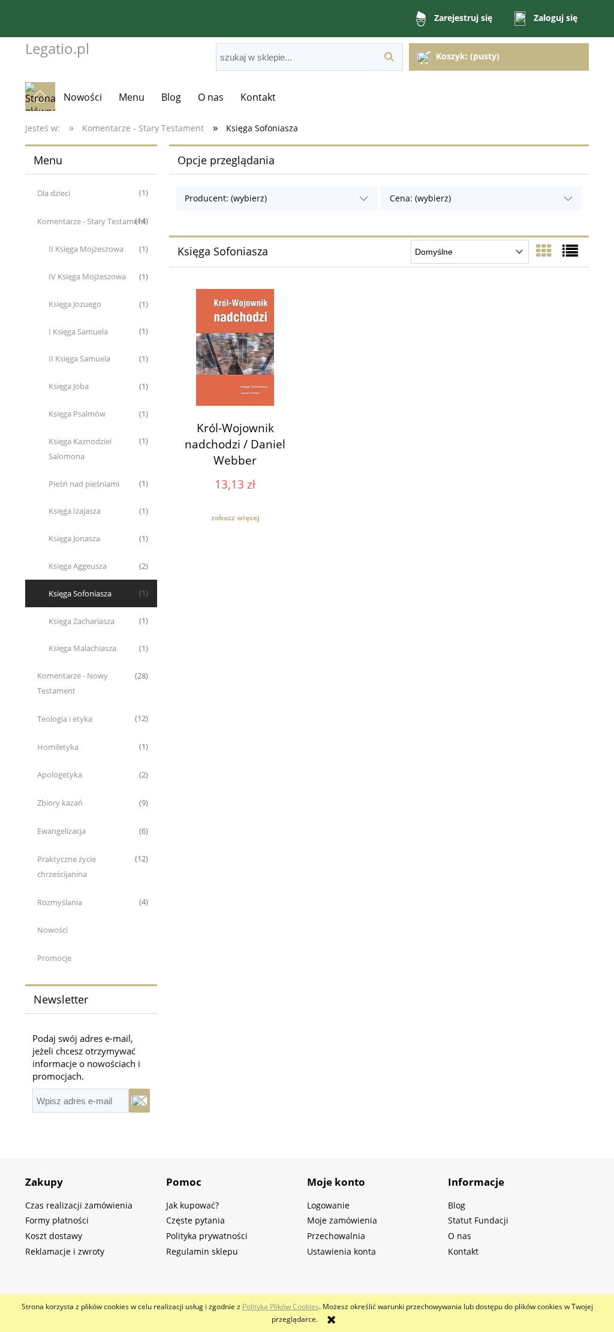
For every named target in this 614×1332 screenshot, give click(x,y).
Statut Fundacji (478, 1220)
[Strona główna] (40, 96)
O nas (459, 1235)
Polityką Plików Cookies (280, 1306)
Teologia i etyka (64, 718)
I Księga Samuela (78, 331)
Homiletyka (58, 747)
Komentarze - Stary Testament (91, 221)
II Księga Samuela (79, 358)
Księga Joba (69, 386)
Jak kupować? (192, 1205)
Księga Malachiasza (82, 648)
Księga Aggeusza (78, 565)
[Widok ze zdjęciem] (544, 250)
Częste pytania (195, 1220)
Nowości (52, 929)
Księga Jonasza (74, 538)
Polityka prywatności (207, 1235)
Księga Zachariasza (82, 621)
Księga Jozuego (75, 304)
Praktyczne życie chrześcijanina (66, 866)
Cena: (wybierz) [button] (420, 198)
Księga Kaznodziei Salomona (80, 449)
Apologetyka (59, 774)
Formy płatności (57, 1220)
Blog (456, 1205)
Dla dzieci (53, 193)
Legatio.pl (57, 48)
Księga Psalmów (77, 413)
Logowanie (328, 1205)
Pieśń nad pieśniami (84, 483)
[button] (235, 518)
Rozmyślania (59, 902)
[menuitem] (82, 97)
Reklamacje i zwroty (64, 1251)
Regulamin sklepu (202, 1251)
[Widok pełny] (570, 250)
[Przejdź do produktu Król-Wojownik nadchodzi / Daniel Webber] (235, 349)
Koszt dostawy (53, 1235)
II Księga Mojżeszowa (86, 248)
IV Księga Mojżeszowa (87, 276)
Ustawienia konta (341, 1251)
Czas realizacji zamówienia (79, 1205)
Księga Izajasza (75, 510)
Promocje (54, 958)
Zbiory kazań (60, 802)
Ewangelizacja (61, 830)
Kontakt (463, 1251)
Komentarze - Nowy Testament (72, 683)
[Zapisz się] (139, 1101)
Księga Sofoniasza (80, 593)
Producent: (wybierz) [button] (226, 198)
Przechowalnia (336, 1235)
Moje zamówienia (342, 1220)
